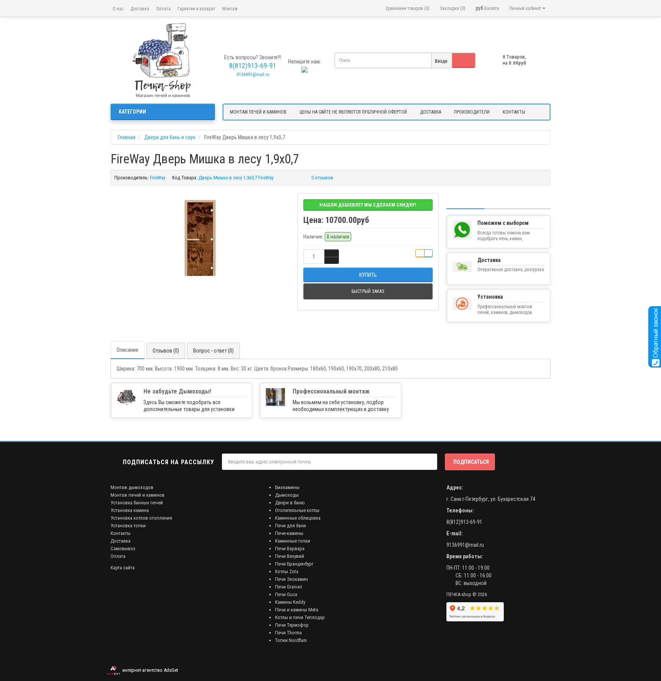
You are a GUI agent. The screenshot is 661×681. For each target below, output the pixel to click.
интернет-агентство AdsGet (149, 670)
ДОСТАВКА (430, 112)
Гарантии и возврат (196, 8)
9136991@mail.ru (252, 74)
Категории (132, 112)
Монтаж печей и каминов (137, 495)
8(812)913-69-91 (464, 522)
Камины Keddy (290, 602)
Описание (127, 350)
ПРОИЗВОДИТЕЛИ (472, 112)
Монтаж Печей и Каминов (258, 112)
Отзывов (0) (166, 351)
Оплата (163, 8)
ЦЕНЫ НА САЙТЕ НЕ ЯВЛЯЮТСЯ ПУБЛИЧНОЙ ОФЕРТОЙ (353, 112)
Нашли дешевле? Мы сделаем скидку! (367, 205)
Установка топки (128, 525)
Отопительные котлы (297, 510)
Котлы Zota (286, 571)
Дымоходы (287, 495)
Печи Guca (286, 594)
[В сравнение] (428, 253)
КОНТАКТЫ (514, 112)
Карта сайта (123, 567)
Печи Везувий (289, 556)
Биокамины (287, 487)
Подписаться (471, 462)
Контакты (120, 533)
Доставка (139, 8)
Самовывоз (123, 548)
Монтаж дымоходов (132, 487)
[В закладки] (420, 253)
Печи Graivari (288, 587)
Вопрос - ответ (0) (213, 351)
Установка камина (130, 510)
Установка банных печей (137, 502)
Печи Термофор (292, 625)
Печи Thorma (288, 632)
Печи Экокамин (291, 579)
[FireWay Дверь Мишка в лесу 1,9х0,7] (200, 238)
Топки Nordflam (291, 640)
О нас (118, 8)
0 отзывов (322, 177)
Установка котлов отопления (141, 518)
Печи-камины (289, 533)
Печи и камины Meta (296, 610)
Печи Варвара (289, 548)
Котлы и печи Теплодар (300, 617)
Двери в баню (290, 502)
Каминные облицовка (298, 518)
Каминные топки (292, 541)
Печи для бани (290, 525)
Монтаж (230, 8)
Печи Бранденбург (294, 564)
